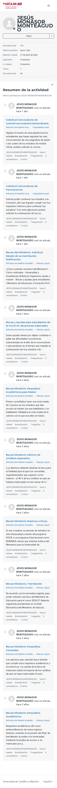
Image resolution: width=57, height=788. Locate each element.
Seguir (29, 36)
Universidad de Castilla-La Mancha (20, 781)
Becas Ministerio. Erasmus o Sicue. (27, 521)
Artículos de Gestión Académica (21, 127)
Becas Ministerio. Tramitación (24, 583)
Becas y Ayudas (44, 263)
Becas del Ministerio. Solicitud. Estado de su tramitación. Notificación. (24, 256)
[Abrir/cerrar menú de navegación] (48, 5)
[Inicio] (12, 5)
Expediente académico (44, 127)
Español (47, 781)
